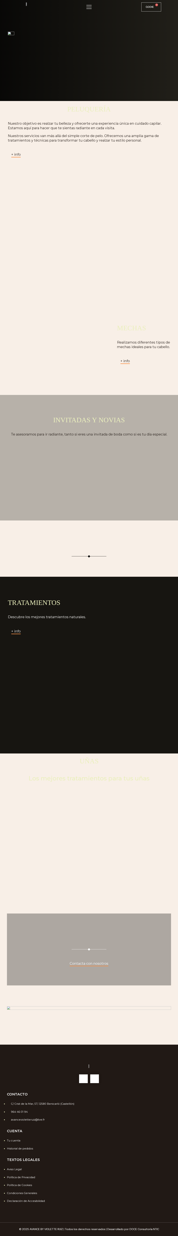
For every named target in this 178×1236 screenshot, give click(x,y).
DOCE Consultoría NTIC (144, 1229)
